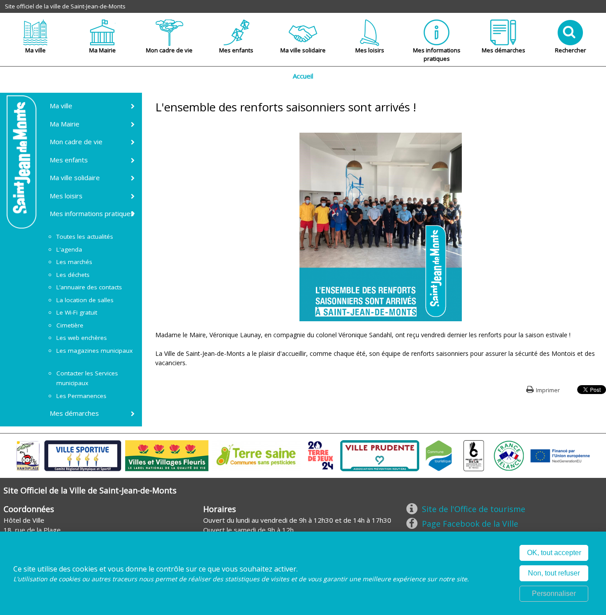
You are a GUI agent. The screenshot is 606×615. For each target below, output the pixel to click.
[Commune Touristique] (438, 454)
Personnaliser (554, 593)
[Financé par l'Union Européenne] (559, 454)
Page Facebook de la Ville (470, 523)
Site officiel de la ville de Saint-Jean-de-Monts (65, 6)
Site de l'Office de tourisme (473, 509)
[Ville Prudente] (379, 454)
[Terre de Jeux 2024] (320, 454)
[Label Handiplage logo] (28, 454)
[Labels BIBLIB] (473, 454)
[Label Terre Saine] (256, 454)
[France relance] (508, 454)
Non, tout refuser (554, 573)
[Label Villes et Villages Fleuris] (166, 454)
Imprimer (548, 390)
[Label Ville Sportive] (82, 454)
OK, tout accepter (554, 552)
